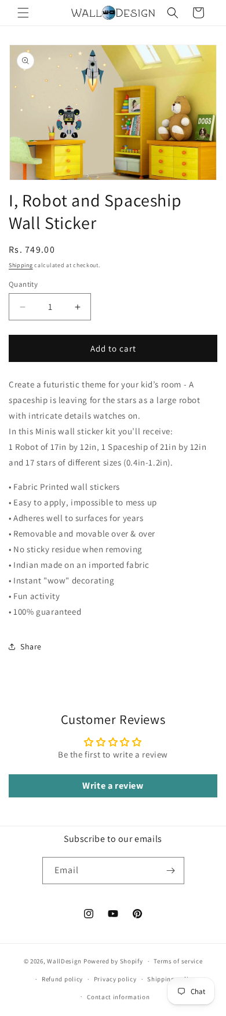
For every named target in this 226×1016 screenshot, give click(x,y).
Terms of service (178, 961)
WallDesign (64, 961)
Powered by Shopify (113, 961)
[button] (23, 12)
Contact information (118, 997)
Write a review (112, 785)
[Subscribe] (171, 870)
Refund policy (62, 979)
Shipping (21, 265)
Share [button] (31, 646)
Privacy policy (115, 979)
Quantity (23, 284)
